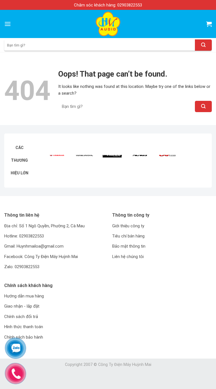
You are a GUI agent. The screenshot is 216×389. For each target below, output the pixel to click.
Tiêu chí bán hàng (128, 236)
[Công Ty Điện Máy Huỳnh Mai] (108, 24)
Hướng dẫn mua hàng (24, 296)
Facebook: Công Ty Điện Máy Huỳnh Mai (41, 256)
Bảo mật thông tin (128, 246)
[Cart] (209, 24)
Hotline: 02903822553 (24, 236)
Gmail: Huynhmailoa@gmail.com (34, 246)
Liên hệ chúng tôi (128, 256)
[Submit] (203, 45)
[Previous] (53, 163)
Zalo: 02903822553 (21, 266)
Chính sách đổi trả (21, 316)
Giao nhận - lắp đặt (21, 306)
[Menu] (7, 24)
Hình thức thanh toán (23, 326)
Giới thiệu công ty (128, 225)
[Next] (199, 163)
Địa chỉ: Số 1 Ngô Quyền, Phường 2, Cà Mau (44, 225)
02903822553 (129, 5)
